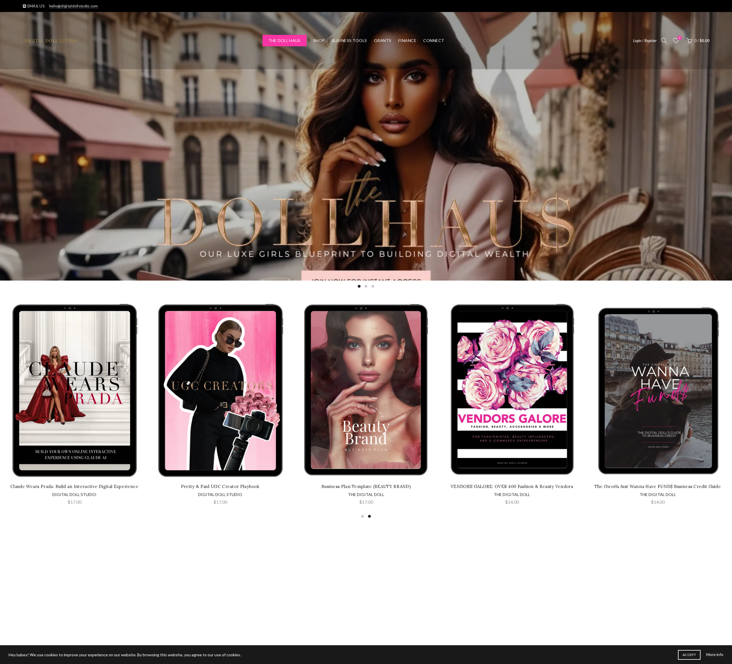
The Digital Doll (74, 494)
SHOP (319, 40)
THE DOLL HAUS (284, 40)
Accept (689, 655)
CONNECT (433, 40)
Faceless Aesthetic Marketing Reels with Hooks (366, 486)
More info (714, 654)
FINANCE (407, 40)
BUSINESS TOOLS (349, 40)
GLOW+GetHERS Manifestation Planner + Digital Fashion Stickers (657, 487)
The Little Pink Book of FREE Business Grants (512, 486)
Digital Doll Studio (220, 494)
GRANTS (382, 40)
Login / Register (645, 40)
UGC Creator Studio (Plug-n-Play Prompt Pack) (74, 486)
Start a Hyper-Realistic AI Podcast (220, 486)
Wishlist (679, 37)
